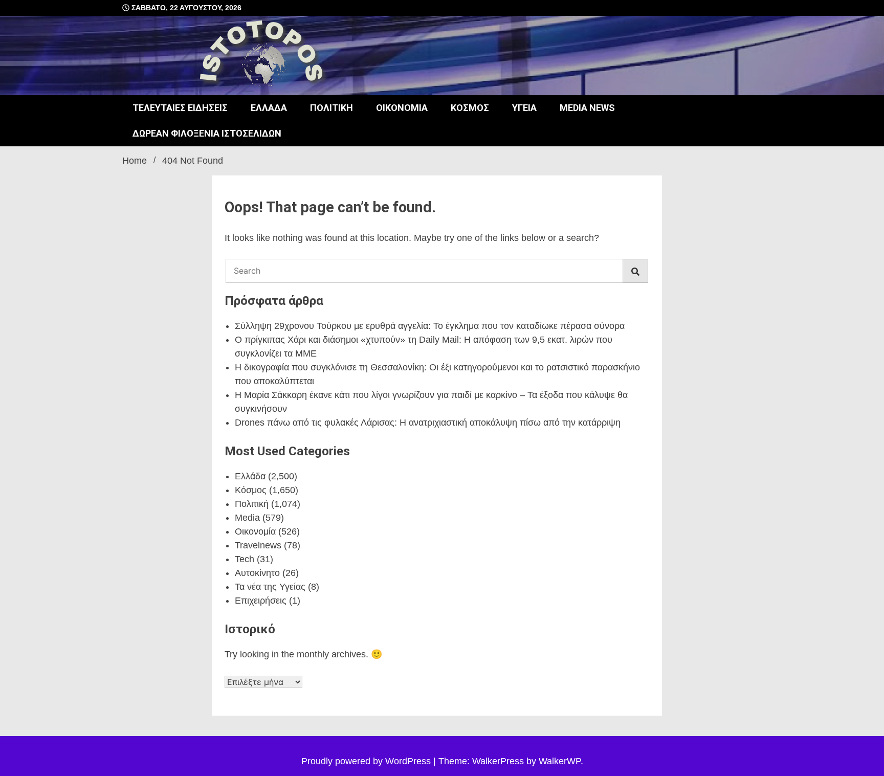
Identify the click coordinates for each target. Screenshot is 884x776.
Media (247, 518)
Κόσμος (470, 107)
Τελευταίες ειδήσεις (180, 107)
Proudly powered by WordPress (367, 761)
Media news (587, 107)
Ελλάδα (269, 107)
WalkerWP (560, 761)
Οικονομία (402, 107)
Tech (244, 559)
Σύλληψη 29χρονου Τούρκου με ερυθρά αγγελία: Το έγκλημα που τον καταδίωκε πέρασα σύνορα (430, 326)
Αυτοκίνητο (257, 573)
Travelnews (258, 545)
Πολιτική (331, 107)
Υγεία (524, 107)
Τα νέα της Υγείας (270, 587)
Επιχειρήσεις (260, 600)
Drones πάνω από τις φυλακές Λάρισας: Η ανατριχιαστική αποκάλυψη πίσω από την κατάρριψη (428, 422)
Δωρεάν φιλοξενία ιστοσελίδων (206, 133)
